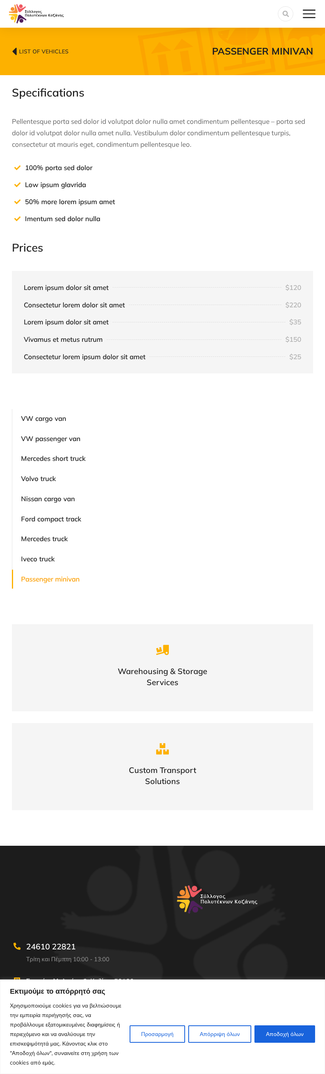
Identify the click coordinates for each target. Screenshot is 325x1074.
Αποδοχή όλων (285, 1034)
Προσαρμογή (157, 1034)
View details (162, 678)
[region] (162, 1026)
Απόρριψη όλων (220, 1034)
